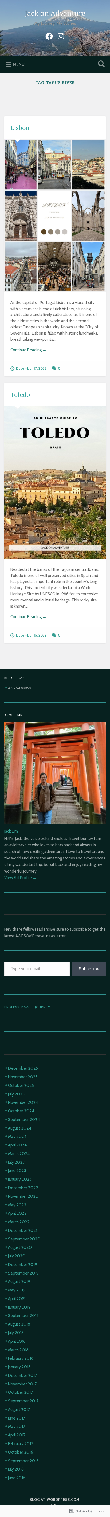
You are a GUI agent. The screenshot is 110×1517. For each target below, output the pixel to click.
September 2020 (24, 1239)
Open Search (100, 64)
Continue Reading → (28, 349)
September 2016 (23, 1460)
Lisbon (19, 127)
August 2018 (19, 1324)
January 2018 (19, 1366)
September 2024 (24, 1119)
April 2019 (17, 1298)
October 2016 (20, 1452)
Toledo (20, 394)
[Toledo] (54, 482)
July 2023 (16, 1162)
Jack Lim (11, 831)
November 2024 (23, 1102)
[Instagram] (61, 35)
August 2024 (19, 1128)
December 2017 (22, 1375)
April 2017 (16, 1435)
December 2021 (22, 1230)
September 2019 (23, 1273)
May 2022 (17, 1204)
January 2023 (20, 1179)
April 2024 (17, 1145)
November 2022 (23, 1196)
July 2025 (16, 1094)
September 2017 (23, 1400)
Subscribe (89, 968)
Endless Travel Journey (27, 1007)
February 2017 (20, 1443)
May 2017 (16, 1426)
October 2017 (20, 1392)
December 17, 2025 (31, 368)
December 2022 (23, 1187)
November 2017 (22, 1384)
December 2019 (22, 1264)
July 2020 (16, 1255)
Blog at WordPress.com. (55, 1500)
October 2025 (21, 1085)
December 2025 (23, 1068)
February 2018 (20, 1358)
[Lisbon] (54, 215)
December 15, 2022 (31, 635)
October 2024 (21, 1110)
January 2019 (19, 1307)
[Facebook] (49, 35)
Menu (19, 64)
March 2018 (18, 1349)
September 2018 (23, 1315)
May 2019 (16, 1290)
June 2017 (16, 1418)
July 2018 (16, 1332)
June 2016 (16, 1477)
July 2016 (16, 1469)
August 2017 (19, 1409)
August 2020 (20, 1247)
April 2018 (17, 1341)
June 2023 (17, 1170)
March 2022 (19, 1221)
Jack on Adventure (55, 13)
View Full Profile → (20, 877)
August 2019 (19, 1281)
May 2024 (17, 1136)
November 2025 (23, 1076)
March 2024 (19, 1153)
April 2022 (17, 1213)
